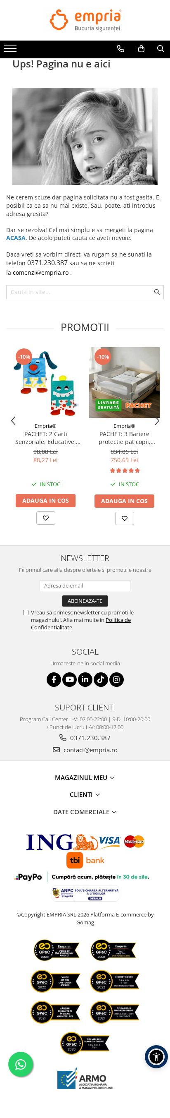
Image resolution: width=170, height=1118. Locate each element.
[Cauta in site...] (160, 49)
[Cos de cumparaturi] (141, 49)
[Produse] (11, 51)
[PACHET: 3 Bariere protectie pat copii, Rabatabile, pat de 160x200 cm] (124, 382)
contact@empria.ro (90, 750)
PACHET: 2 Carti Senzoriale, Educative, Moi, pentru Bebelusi (45, 438)
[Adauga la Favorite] (45, 518)
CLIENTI (82, 794)
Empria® (46, 425)
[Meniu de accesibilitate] (156, 1056)
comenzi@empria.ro (40, 272)
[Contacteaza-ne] (120, 49)
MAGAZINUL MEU (82, 777)
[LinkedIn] (85, 679)
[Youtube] (69, 679)
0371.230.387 (89, 738)
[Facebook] (54, 679)
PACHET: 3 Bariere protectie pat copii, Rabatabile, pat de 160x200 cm (125, 438)
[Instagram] (116, 679)
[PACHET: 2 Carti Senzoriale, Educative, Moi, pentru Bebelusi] (45, 382)
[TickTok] (101, 679)
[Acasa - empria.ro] (85, 20)
